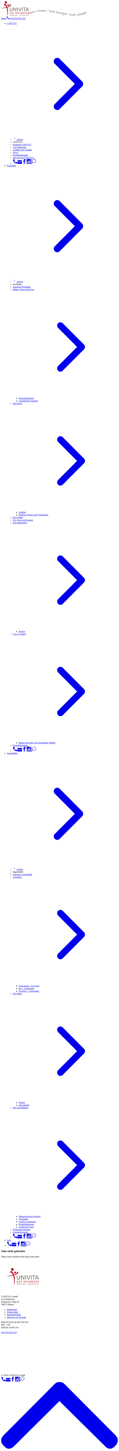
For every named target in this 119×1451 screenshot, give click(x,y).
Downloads (24, 1105)
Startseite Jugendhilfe (22, 874)
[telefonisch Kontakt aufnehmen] (15, 163)
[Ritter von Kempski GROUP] (48, 1370)
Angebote (17, 877)
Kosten (22, 631)
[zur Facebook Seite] (24, 163)
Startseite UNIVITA (22, 144)
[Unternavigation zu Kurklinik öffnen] (62, 277)
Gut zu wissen (19, 634)
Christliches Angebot (28, 401)
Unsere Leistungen (27, 1221)
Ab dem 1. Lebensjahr (29, 991)
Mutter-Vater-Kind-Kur (23, 289)
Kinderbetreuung (26, 1224)
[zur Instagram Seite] (29, 163)
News (15, 152)
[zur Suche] (33, 163)
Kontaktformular (20, 155)
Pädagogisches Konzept (29, 1216)
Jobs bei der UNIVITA (23, 158)
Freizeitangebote (26, 398)
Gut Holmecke (19, 147)
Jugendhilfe (12, 753)
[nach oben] (59, 1448)
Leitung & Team (26, 1227)
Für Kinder (18, 517)
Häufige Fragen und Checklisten (33, 515)
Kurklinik (11, 165)
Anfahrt (22, 512)
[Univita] (15, 15)
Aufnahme (23, 1219)
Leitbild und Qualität (22, 150)
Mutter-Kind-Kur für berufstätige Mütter (37, 743)
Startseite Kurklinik (21, 287)
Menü (4, 18)
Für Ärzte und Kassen (23, 520)
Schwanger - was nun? (29, 986)
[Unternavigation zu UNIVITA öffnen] (62, 135)
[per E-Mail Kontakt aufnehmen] (19, 163)
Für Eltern (17, 403)
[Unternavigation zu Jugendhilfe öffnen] (62, 865)
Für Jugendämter (20, 1107)
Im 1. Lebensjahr (26, 988)
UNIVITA (12, 23)
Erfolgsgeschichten (21, 1229)
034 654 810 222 (17, 18)
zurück (19, 139)
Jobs (9, 1240)
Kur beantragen (20, 522)
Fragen (22, 1102)
